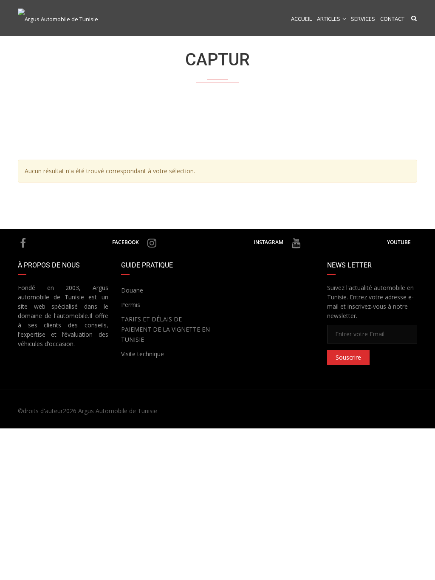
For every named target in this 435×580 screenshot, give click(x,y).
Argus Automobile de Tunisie (117, 411)
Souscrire (348, 357)
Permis (130, 305)
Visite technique (142, 354)
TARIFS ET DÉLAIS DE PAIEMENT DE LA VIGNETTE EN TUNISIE (165, 329)
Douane (132, 290)
